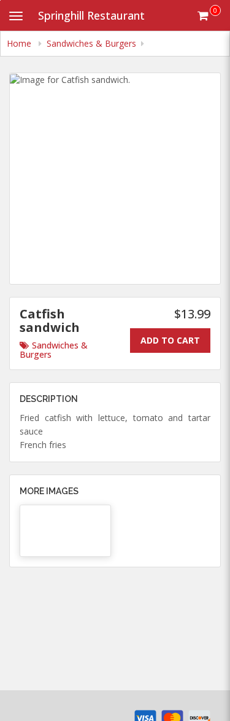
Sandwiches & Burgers (54, 349)
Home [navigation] (20, 43)
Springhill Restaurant (91, 15)
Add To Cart (170, 340)
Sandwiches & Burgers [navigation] (91, 43)
